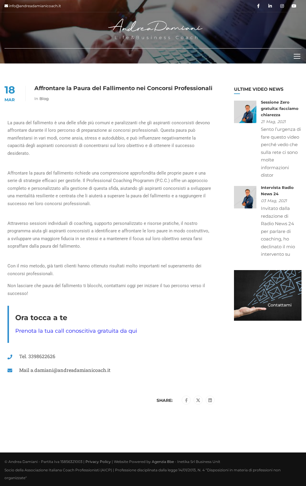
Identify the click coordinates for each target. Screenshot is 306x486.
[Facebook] (186, 400)
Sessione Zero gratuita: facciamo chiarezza (280, 108)
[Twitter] (198, 400)
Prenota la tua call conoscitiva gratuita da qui (76, 331)
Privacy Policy (98, 461)
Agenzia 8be (163, 461)
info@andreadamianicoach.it (34, 6)
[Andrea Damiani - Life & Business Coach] (155, 28)
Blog (44, 98)
